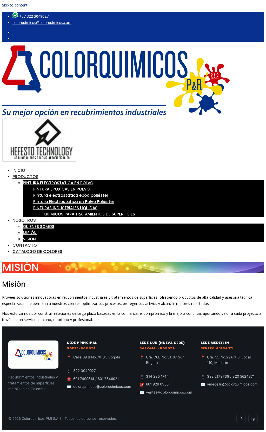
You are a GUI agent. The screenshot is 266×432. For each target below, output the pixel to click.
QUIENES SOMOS (38, 226)
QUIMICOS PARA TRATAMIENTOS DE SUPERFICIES (89, 214)
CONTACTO (24, 245)
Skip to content (15, 5)
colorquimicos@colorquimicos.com (41, 22)
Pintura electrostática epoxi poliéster (70, 195)
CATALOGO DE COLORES (37, 251)
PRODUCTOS (25, 177)
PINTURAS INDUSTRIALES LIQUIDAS (65, 208)
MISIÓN (30, 232)
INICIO (18, 170)
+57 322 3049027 (33, 16)
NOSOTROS (24, 220)
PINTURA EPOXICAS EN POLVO (61, 189)
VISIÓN (29, 239)
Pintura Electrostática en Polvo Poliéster (73, 201)
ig (253, 418)
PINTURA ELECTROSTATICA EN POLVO (58, 183)
